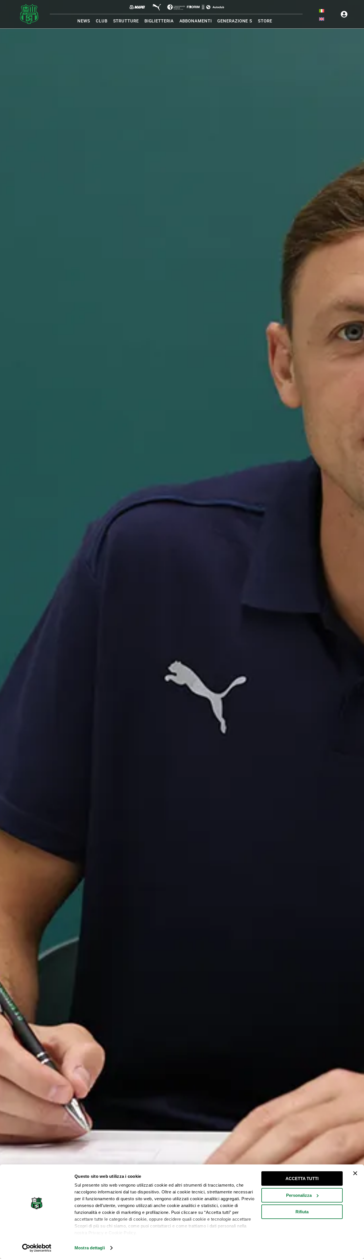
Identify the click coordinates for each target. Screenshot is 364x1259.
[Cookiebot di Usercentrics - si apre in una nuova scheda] (37, 1248)
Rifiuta (302, 1211)
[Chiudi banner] (355, 1173)
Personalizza (299, 1195)
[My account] (344, 14)
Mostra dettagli (90, 1247)
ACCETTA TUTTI (302, 1178)
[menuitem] (321, 10)
